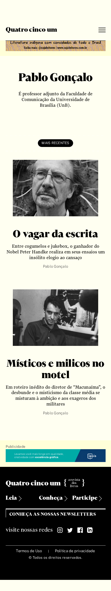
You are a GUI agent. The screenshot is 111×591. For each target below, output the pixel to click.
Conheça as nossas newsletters (52, 514)
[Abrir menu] (102, 30)
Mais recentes (55, 143)
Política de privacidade (75, 551)
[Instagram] (60, 530)
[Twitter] (70, 530)
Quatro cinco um (31, 30)
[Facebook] (80, 530)
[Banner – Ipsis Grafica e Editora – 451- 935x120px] (56, 456)
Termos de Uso (29, 551)
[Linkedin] (90, 530)
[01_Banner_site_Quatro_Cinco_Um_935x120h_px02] (56, 45)
